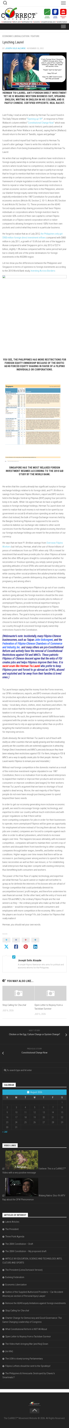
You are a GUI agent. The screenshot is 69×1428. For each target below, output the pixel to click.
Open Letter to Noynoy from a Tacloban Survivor (28, 1336)
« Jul (4, 1131)
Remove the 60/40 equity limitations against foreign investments (35, 1303)
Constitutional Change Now (41, 122)
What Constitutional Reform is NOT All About (26, 1329)
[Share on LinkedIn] (35, 943)
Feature (35, 36)
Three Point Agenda (14, 1236)
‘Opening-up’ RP (34, 118)
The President (12, 1229)
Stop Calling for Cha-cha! (14, 1005)
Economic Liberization (16, 1284)
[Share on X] (6, 943)
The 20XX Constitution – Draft (19, 1243)
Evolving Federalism (14, 1277)
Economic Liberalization (15, 36)
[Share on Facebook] (16, 943)
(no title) (9, 1351)
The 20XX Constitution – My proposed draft (25, 1251)
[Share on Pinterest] (26, 943)
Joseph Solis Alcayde (15, 48)
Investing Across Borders (43, 270)
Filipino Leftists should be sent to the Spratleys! (27, 1366)
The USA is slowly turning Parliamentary (24, 1358)
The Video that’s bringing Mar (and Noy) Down (26, 1343)
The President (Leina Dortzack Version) (24, 1269)
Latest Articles (12, 1221)
